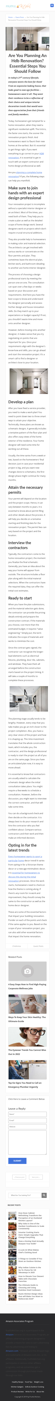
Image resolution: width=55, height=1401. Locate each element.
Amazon (10, 1334)
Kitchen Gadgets (17, 1387)
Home (11, 17)
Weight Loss (38, 1382)
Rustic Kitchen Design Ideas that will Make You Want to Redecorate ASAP (30, 1296)
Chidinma (16, 946)
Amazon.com (12, 1350)
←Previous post (19, 1177)
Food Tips (28, 1382)
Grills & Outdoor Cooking (34, 1387)
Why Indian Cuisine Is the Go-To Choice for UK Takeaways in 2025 (29, 1270)
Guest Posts (19, 17)
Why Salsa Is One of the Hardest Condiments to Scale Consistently (31, 1226)
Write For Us (30, 1391)
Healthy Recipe (17, 1382)
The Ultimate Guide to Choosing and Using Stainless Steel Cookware (29, 1287)
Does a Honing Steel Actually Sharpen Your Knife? (31, 1242)
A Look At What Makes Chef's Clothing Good (28, 1251)
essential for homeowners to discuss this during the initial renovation (24, 876)
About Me (40, 1391)
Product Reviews (17, 1391)
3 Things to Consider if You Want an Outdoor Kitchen (30, 1259)
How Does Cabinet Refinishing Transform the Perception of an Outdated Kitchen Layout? (30, 1217)
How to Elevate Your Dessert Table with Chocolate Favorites (31, 1278)
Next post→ (36, 1177)
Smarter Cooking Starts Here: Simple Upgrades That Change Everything (30, 1235)
